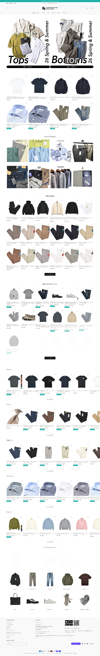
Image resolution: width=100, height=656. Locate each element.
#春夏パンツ (10, 440)
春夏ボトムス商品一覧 (71, 66)
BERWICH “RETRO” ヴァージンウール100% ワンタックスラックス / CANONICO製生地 (13, 267)
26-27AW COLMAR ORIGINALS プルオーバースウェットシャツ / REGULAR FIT (72, 218)
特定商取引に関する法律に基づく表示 (14, 632)
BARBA (60, 190)
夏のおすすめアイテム (50, 284)
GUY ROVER (82, 190)
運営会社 (8, 636)
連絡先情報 (75, 653)
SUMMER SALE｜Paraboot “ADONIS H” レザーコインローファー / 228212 (57, 303)
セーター (66, 568)
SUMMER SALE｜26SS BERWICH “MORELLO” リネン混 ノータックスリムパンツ (31, 425)
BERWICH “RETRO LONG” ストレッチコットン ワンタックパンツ (43, 243)
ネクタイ (66, 609)
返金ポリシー (9, 628)
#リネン (9, 404)
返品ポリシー (44, 653)
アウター (14, 568)
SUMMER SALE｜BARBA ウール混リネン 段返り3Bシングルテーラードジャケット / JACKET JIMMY (42, 349)
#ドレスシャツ (10, 476)
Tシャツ (84, 589)
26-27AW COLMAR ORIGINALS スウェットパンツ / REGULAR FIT (13, 218)
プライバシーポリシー (11, 630)
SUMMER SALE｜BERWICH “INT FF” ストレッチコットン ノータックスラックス (14, 461)
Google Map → (39, 629)
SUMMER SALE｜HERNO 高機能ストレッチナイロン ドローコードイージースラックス (71, 349)
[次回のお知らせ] (67, 3)
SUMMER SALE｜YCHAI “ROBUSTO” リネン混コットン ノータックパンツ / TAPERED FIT (81, 425)
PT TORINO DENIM (17, 190)
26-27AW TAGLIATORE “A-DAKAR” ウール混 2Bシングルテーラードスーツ (61, 98)
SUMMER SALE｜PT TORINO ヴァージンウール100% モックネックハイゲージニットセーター (14, 532)
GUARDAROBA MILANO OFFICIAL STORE (33, 653)
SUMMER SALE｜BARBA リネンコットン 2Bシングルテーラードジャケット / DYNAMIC (13, 303)
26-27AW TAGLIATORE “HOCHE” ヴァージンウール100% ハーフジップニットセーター (65, 532)
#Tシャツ (9, 369)
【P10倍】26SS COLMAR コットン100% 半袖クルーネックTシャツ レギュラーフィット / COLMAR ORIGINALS (43, 325)
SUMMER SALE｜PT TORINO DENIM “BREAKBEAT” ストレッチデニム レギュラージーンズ (42, 303)
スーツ (14, 589)
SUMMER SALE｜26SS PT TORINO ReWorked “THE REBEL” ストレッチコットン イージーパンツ (59, 125)
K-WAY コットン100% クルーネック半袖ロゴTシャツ (81, 390)
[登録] (26, 643)
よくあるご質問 (9, 624)
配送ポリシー (61, 653)
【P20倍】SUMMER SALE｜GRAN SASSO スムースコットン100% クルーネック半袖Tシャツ (57, 349)
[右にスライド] (52, 397)
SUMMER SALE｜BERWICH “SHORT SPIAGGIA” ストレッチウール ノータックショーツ (48, 461)
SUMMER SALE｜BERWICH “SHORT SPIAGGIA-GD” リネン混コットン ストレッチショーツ (65, 461)
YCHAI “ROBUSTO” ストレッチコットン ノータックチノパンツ (86, 218)
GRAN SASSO (38, 163)
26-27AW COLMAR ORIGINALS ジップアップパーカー (42, 218)
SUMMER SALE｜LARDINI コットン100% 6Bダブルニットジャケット (13, 349)
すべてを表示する (50, 274)
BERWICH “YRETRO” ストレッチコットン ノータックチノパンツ (71, 267)
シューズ (32, 609)
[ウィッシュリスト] (90, 8)
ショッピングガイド (10, 634)
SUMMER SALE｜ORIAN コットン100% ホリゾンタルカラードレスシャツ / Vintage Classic (17, 125)
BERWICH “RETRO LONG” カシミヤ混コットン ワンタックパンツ (14, 243)
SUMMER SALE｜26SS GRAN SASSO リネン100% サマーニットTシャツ (13, 390)
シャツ (84, 568)
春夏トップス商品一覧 (27, 66)
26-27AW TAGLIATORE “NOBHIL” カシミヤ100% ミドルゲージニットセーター (48, 532)
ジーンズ (49, 589)
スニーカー (49, 609)
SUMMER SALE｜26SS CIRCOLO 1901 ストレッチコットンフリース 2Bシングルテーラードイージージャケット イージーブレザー (57, 326)
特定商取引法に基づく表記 (68, 653)
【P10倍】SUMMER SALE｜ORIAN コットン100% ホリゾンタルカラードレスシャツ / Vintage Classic (48, 497)
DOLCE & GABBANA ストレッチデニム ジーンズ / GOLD (86, 303)
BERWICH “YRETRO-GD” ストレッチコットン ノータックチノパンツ (86, 267)
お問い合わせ (9, 622)
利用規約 (8, 626)
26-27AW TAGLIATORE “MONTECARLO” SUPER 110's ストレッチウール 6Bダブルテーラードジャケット (82, 98)
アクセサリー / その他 (84, 609)
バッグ (14, 609)
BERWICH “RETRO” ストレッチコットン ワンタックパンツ (86, 243)
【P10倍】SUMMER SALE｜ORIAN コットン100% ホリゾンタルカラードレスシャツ (31, 497)
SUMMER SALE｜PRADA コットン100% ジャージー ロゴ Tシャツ (48, 390)
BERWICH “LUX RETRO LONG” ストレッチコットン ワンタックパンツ (28, 243)
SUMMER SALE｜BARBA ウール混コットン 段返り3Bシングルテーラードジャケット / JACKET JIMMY (28, 349)
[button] (8, 8)
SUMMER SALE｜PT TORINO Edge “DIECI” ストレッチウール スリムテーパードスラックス (31, 461)
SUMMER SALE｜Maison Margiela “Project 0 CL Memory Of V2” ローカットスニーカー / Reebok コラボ (72, 303)
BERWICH (17, 163)
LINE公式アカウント (39, 635)
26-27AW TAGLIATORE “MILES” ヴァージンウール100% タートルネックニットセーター (31, 532)
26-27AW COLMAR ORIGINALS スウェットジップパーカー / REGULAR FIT (28, 218)
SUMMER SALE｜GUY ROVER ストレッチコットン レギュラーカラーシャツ (65, 497)
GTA (38, 190)
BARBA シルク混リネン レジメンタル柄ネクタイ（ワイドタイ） (14, 425)
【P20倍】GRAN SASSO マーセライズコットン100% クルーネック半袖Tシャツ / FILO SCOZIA (28, 303)
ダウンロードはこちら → (69, 635)
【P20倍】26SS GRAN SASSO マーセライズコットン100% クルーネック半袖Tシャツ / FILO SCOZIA (16, 98)
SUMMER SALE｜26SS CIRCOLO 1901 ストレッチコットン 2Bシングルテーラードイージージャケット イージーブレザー (71, 326)
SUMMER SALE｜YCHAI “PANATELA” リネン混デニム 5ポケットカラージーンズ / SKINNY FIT (64, 425)
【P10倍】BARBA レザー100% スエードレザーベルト (28, 325)
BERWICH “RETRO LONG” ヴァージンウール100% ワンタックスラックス (57, 243)
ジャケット (32, 568)
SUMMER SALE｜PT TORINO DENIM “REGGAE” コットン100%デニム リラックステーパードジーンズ (82, 125)
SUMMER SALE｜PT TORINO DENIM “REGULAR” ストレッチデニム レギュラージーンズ (86, 325)
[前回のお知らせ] (33, 3)
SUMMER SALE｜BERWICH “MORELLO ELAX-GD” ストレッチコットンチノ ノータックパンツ (81, 461)
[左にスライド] (47, 397)
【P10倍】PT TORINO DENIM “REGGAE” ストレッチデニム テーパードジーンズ (13, 325)
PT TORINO (82, 163)
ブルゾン (49, 568)
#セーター (9, 512)
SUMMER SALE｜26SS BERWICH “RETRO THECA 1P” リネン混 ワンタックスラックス (47, 425)
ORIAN (60, 163)
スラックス (32, 589)
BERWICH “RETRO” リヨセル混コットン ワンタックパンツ (28, 267)
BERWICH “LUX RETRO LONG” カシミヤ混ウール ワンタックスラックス (43, 267)
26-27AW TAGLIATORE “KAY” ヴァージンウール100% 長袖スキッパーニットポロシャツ (81, 532)
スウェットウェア (66, 589)
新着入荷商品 (50, 196)
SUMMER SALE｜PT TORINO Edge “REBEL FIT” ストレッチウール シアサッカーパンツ (86, 349)
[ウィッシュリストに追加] (26, 76)
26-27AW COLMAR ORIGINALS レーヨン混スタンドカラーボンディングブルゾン (57, 218)
